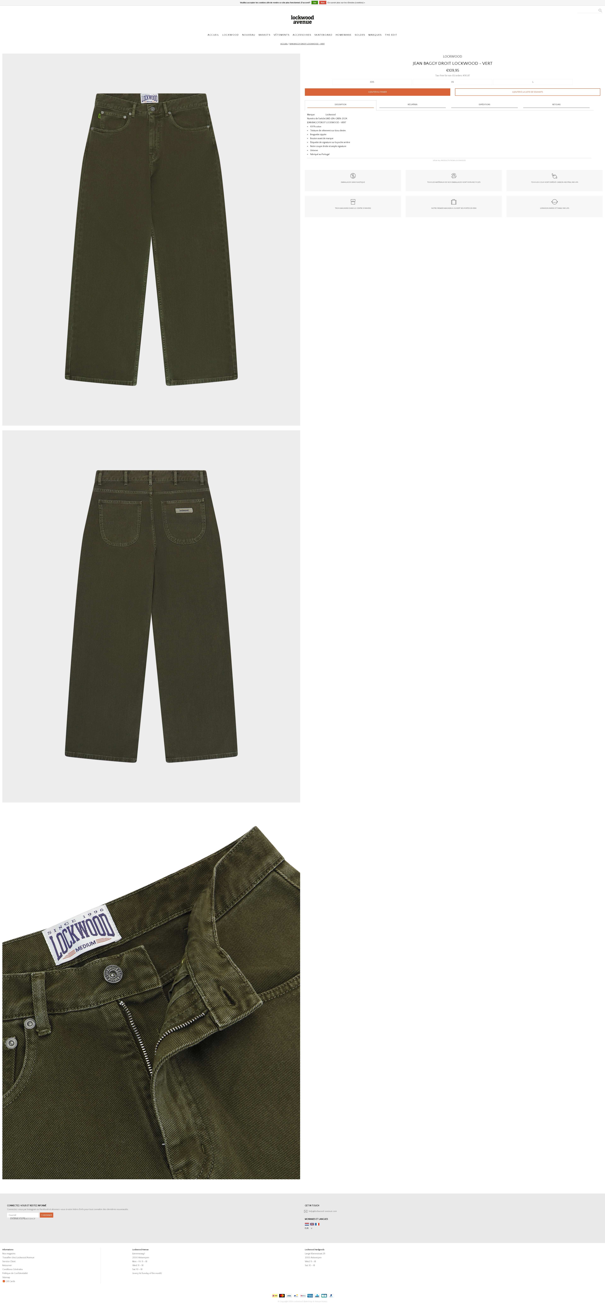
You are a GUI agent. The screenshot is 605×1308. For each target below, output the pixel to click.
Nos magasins (8, 1253)
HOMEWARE (343, 35)
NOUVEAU (248, 35)
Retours (556, 104)
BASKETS (265, 35)
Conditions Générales (12, 1269)
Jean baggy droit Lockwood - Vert (307, 44)
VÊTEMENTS (282, 35)
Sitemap (6, 1277)
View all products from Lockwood (449, 160)
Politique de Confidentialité (15, 1273)
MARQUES (375, 35)
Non (323, 3)
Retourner (7, 1265)
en (312, 1224)
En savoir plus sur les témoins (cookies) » (346, 3)
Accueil (284, 44)
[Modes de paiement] (274, 1295)
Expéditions (484, 104)
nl (307, 1224)
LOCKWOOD (230, 35)
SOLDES (360, 35)
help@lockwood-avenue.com (323, 1211)
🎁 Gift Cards (8, 1281)
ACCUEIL (213, 35)
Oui (314, 3)
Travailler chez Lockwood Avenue (18, 1257)
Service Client (8, 1261)
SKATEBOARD (323, 35)
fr (317, 1224)
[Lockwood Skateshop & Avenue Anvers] (302, 19)
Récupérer (412, 104)
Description (340, 104)
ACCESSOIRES (302, 35)
